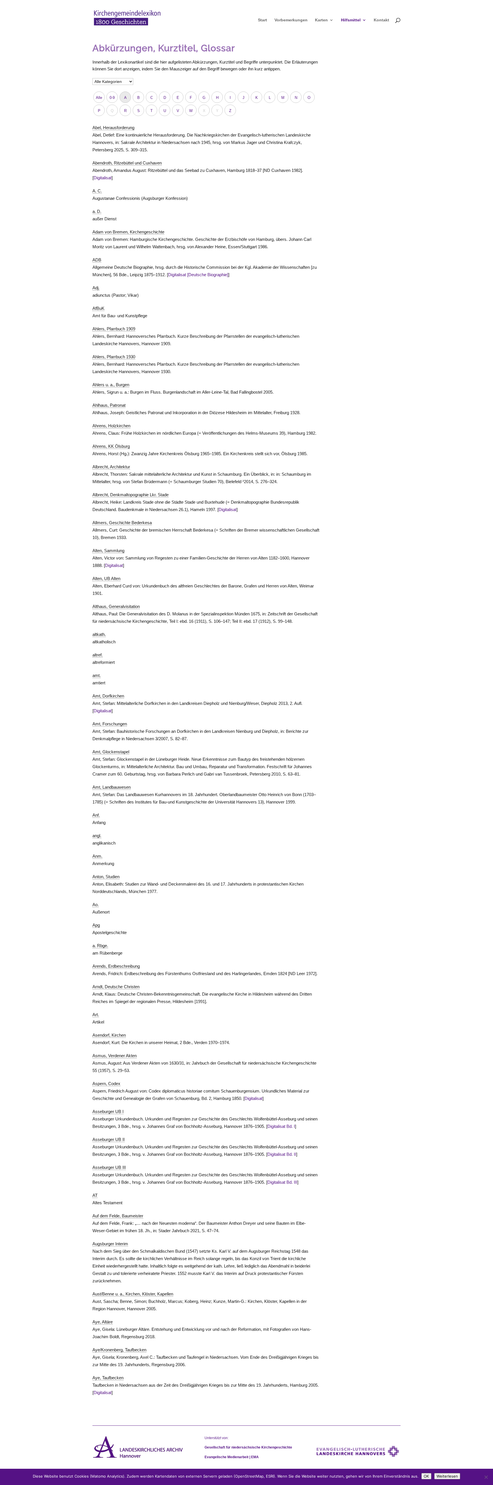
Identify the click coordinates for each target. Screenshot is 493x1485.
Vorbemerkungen (291, 20)
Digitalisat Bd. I (281, 1126)
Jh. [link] (148, 1230)
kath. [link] (218, 1266)
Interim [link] (98, 1258)
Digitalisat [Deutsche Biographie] (198, 274)
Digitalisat (103, 177)
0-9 (112, 97)
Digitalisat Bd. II (281, 1154)
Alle (99, 97)
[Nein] (486, 1477)
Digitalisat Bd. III (282, 1182)
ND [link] (267, 170)
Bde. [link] (123, 274)
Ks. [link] (215, 1251)
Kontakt (381, 20)
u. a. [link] (124, 392)
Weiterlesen (447, 1476)
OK (426, 1476)
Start (262, 20)
